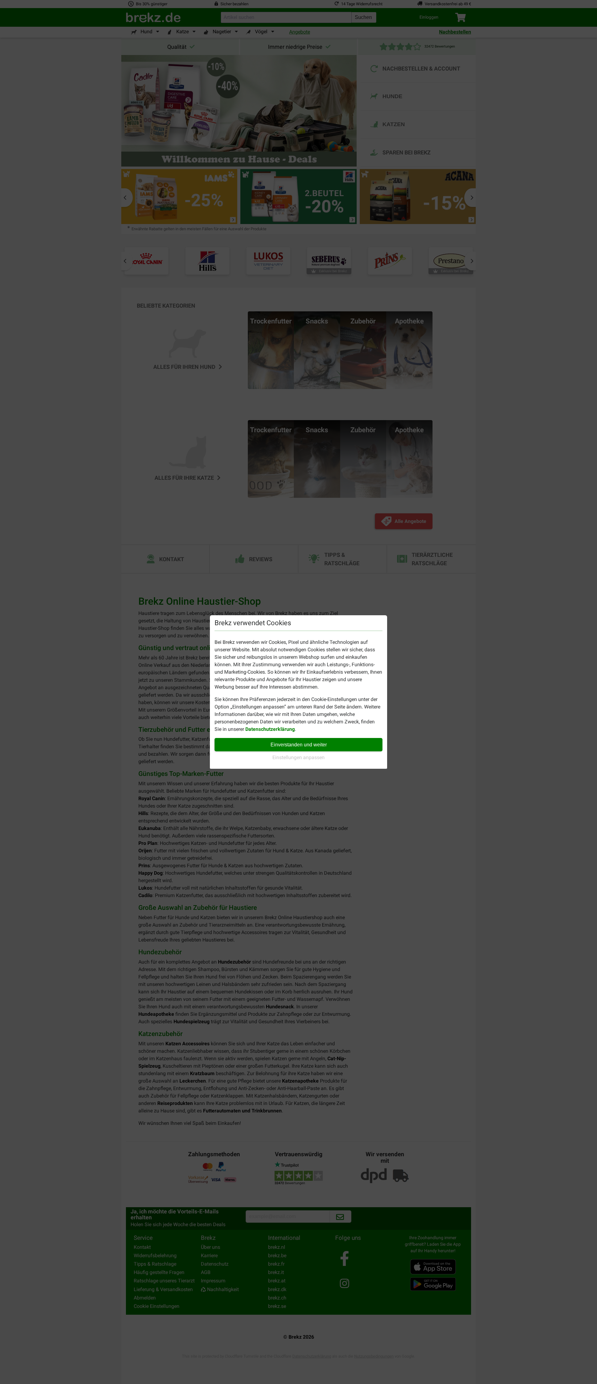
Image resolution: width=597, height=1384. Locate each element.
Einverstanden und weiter (299, 744)
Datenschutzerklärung (270, 729)
